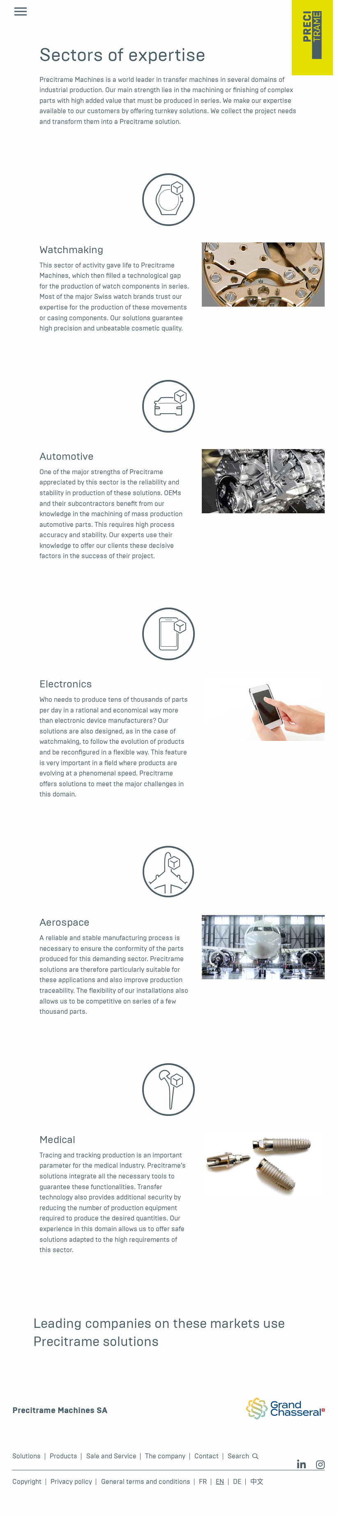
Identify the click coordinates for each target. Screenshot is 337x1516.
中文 (256, 1482)
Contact (206, 1456)
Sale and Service (111, 1456)
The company (165, 1456)
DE (237, 1482)
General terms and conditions (145, 1482)
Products (63, 1456)
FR (203, 1482)
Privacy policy (71, 1482)
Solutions (26, 1456)
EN (220, 1482)
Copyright (27, 1482)
